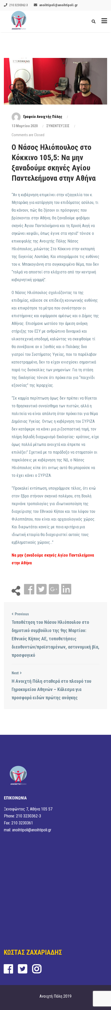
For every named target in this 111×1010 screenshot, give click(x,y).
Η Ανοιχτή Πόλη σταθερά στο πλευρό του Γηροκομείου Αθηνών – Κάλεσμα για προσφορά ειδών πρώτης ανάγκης (51, 689)
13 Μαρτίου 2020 (25, 126)
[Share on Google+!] (54, 589)
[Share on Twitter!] (42, 589)
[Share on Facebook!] (29, 589)
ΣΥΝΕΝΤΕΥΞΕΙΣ (57, 126)
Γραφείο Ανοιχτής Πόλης (42, 117)
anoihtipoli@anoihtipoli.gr (58, 5)
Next (15, 673)
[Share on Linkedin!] (66, 589)
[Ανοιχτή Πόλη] (18, 21)
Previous (22, 614)
